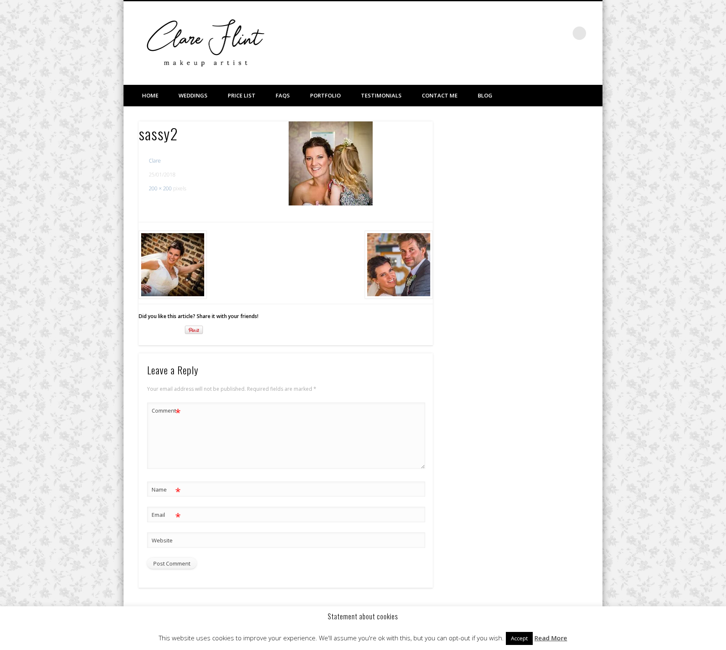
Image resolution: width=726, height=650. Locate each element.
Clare (155, 160)
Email (166, 516)
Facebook (527, 33)
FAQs (283, 95)
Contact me (440, 95)
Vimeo (545, 33)
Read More (550, 638)
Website (162, 540)
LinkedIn (562, 33)
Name (166, 490)
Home (150, 95)
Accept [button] (519, 638)
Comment (166, 411)
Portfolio (325, 95)
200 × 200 (160, 188)
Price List (241, 95)
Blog (485, 95)
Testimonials (381, 95)
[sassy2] (331, 163)
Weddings (193, 95)
